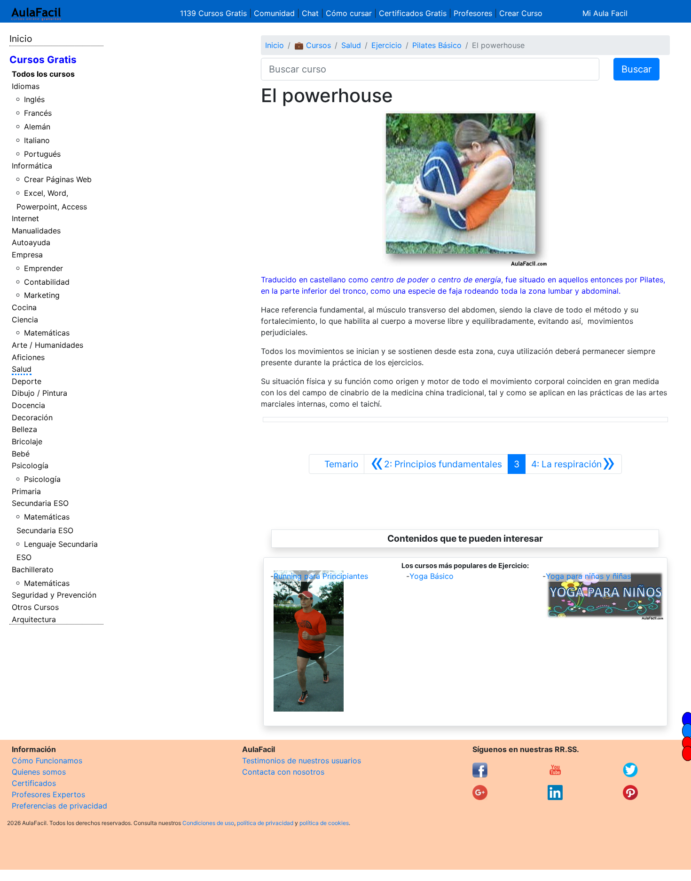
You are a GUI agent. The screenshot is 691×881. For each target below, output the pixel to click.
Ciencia (25, 319)
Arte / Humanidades (47, 345)
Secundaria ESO (40, 503)
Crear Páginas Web (58, 179)
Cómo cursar (349, 13)
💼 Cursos (312, 45)
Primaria (26, 491)
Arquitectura (34, 619)
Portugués (42, 154)
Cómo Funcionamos (47, 760)
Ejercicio (386, 45)
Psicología (30, 465)
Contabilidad (47, 282)
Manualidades (36, 230)
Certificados (34, 783)
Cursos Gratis (43, 59)
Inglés (34, 99)
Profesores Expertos (48, 794)
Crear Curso (520, 13)
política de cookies (324, 822)
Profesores (473, 13)
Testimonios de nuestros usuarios (301, 760)
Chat (310, 13)
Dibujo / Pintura (39, 393)
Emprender (43, 268)
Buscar (636, 69)
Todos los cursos (43, 74)
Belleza (24, 429)
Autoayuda (31, 242)
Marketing (42, 295)
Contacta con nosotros (283, 772)
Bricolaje (27, 441)
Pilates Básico (437, 45)
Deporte (26, 381)
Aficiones (28, 357)
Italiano (37, 140)
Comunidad (274, 13)
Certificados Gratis (413, 13)
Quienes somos (39, 772)
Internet (25, 218)
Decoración (32, 417)
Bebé (21, 453)
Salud (21, 369)
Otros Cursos (35, 607)
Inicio (20, 38)
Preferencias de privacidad (59, 805)
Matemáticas (47, 332)
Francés (38, 113)
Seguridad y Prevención (54, 595)
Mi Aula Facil (605, 13)
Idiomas (25, 86)
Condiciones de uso (208, 822)
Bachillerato (33, 569)
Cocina (24, 307)
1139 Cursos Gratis (214, 13)
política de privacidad (265, 822)
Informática (32, 165)
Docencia (28, 405)
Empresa (27, 254)
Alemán (37, 126)
